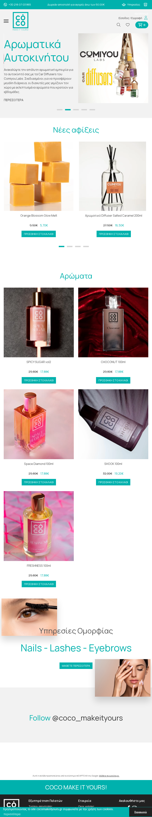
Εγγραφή (136, 18)
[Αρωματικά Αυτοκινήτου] (113, 68)
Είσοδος (124, 18)
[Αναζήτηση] (120, 24)
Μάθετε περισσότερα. (109, 775)
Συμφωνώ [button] (140, 812)
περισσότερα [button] (12, 814)
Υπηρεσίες (133, 4)
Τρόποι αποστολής (40, 806)
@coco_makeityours (87, 718)
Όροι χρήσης (86, 806)
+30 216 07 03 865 (19, 4)
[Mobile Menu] (7, 21)
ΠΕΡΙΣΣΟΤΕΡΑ (13, 100)
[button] (60, 109)
